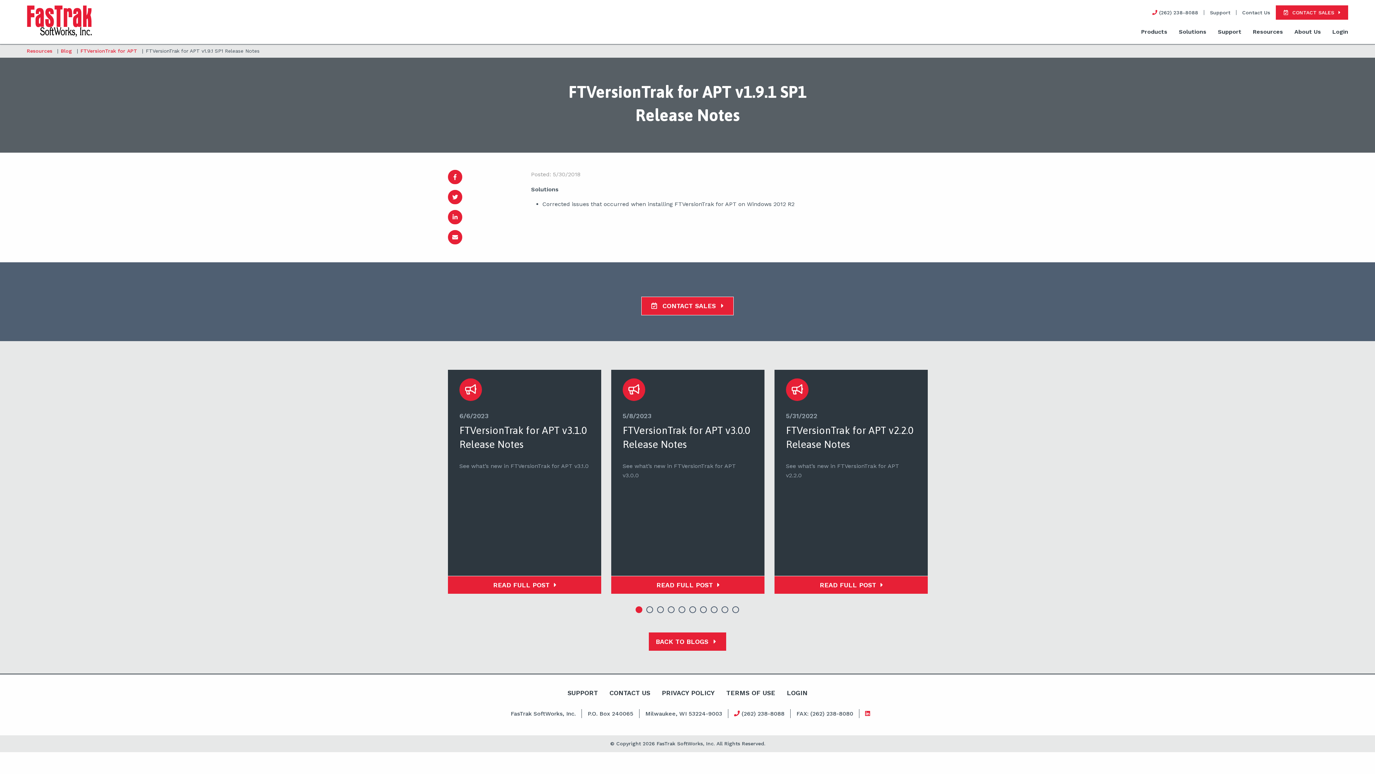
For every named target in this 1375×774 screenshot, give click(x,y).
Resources (1268, 31)
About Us (1307, 31)
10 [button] (735, 609)
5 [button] (682, 609)
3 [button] (660, 609)
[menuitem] (1154, 32)
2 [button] (649, 609)
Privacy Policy (688, 693)
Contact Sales (689, 306)
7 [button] (703, 609)
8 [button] (714, 609)
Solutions (1192, 31)
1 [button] (639, 609)
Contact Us (1256, 12)
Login (1340, 31)
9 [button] (725, 609)
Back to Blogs (683, 641)
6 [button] (692, 609)
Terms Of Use (750, 693)
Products (1154, 31)
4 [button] (671, 609)
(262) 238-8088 (762, 713)
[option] (524, 482)
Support (1220, 12)
